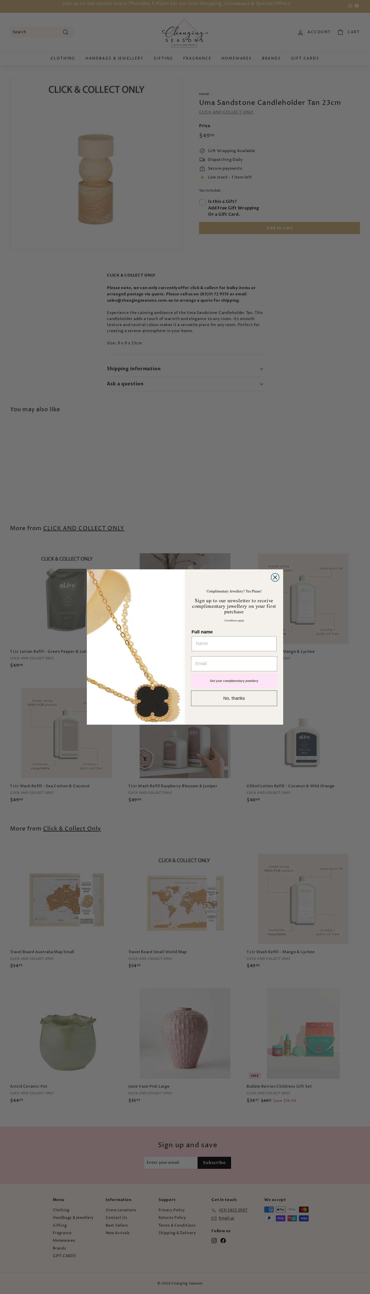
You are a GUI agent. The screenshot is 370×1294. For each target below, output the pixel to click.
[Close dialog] (275, 577)
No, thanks (234, 698)
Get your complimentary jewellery (234, 681)
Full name (202, 631)
